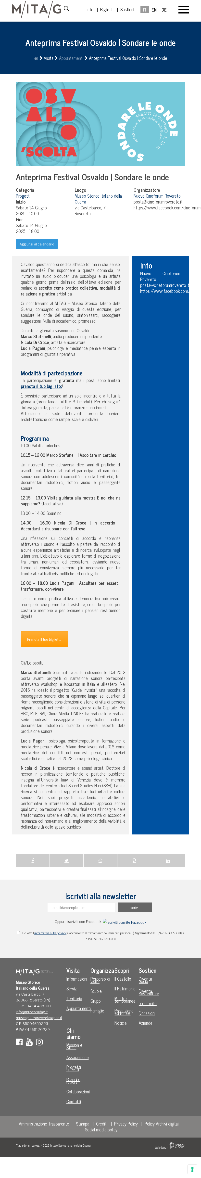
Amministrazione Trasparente (44, 1123)
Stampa (82, 1123)
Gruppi (95, 1000)
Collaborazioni (77, 1091)
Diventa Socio (145, 979)
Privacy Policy (126, 1123)
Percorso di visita (100, 979)
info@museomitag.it (32, 1011)
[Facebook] (20, 1043)
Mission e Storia (74, 1046)
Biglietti (106, 9)
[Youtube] (30, 1043)
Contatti (73, 1101)
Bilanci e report (73, 1080)
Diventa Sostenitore (149, 992)
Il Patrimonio (125, 988)
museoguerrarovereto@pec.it (39, 1017)
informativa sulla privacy (50, 932)
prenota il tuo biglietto (41, 386)
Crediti (101, 1123)
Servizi (71, 988)
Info (90, 9)
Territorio (74, 998)
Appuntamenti (71, 58)
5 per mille (148, 1003)
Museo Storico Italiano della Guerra (70, 1145)
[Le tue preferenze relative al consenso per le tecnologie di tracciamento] (192, 1169)
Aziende (145, 1023)
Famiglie (97, 1010)
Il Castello (122, 978)
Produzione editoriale (124, 1011)
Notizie (120, 1023)
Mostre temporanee (125, 999)
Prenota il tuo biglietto (44, 639)
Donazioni (147, 1013)
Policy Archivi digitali (162, 1123)
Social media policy (101, 1129)
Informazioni (76, 978)
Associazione (77, 1057)
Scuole (96, 991)
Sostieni (127, 9)
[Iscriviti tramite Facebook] (124, 921)
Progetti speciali (73, 1068)
